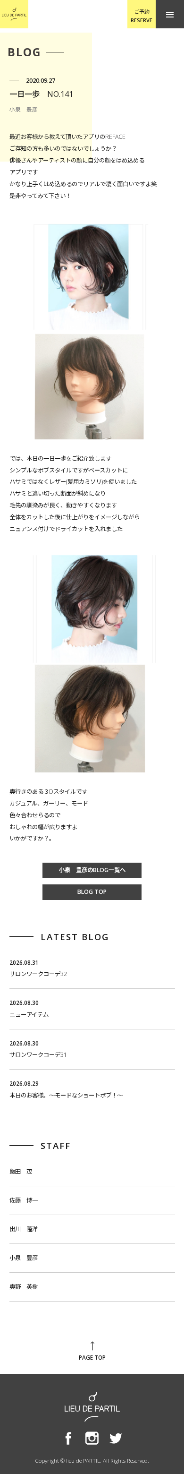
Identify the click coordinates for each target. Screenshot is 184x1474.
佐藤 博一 (23, 1200)
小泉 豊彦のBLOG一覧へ (92, 870)
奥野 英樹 (23, 1287)
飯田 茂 (20, 1171)
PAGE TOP (92, 1357)
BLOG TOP (92, 892)
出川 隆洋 (23, 1229)
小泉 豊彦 (23, 1258)
